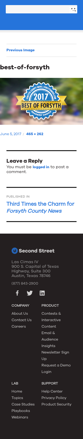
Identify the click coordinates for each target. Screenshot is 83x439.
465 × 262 (34, 134)
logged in (41, 167)
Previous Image (20, 50)
